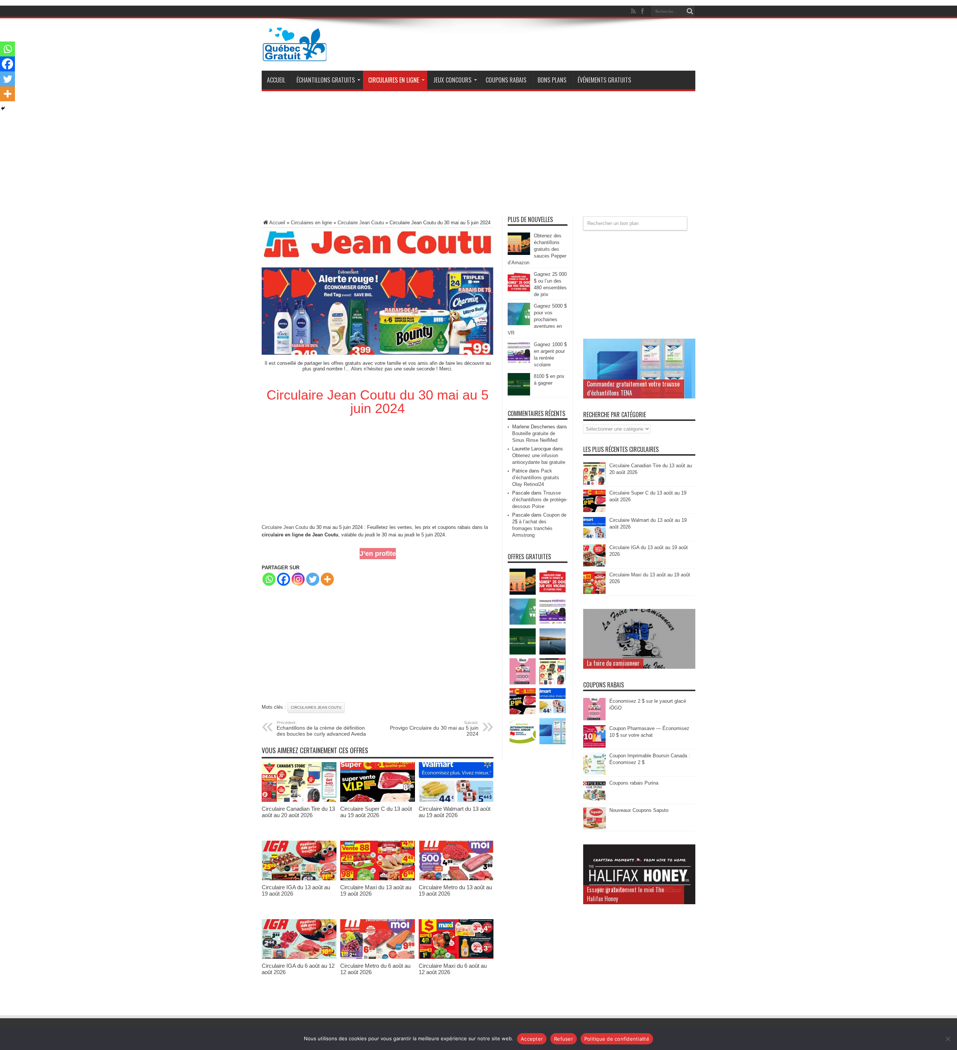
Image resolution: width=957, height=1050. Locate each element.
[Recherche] (689, 11)
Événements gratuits (604, 80)
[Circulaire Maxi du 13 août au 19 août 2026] (377, 878)
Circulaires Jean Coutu (316, 707)
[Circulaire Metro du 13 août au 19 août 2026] (456, 878)
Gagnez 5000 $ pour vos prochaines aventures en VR (537, 319)
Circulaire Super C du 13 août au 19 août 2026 (376, 812)
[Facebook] (283, 579)
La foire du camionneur (613, 663)
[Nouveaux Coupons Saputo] (594, 828)
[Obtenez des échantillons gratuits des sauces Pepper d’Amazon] (519, 253)
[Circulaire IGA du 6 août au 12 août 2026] (299, 957)
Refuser (563, 1039)
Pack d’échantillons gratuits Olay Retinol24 (535, 477)
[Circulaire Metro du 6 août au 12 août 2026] (377, 957)
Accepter (532, 1039)
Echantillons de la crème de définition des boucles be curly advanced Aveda (321, 728)
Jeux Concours (452, 80)
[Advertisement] (478, 156)
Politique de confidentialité (616, 1039)
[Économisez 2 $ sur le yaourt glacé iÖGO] (594, 718)
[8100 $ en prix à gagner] (519, 394)
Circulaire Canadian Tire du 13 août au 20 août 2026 (298, 812)
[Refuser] (947, 1039)
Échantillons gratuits (325, 80)
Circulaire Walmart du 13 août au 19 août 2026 (454, 812)
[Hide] (3, 108)
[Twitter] (312, 579)
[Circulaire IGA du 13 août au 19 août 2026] (299, 878)
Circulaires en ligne (393, 80)
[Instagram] (298, 579)
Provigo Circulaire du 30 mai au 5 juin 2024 (434, 728)
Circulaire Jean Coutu (361, 222)
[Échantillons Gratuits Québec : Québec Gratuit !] (294, 56)
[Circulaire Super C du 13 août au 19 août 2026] (377, 800)
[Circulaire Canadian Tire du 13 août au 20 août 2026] (299, 800)
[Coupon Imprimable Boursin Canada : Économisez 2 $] (594, 773)
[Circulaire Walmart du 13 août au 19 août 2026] (456, 800)
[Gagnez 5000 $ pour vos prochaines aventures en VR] (519, 323)
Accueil (276, 80)
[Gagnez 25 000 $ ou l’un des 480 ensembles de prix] (519, 292)
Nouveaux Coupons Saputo (638, 810)
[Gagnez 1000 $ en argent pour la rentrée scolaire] (519, 362)
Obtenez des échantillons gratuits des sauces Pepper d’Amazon (537, 249)
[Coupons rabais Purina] (594, 800)
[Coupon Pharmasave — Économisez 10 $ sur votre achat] (594, 746)
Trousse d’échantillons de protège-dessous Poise (539, 499)
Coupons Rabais (506, 80)
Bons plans (552, 80)
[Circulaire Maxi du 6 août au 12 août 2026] (456, 957)
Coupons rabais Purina (633, 783)
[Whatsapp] (269, 579)
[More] (327, 579)
